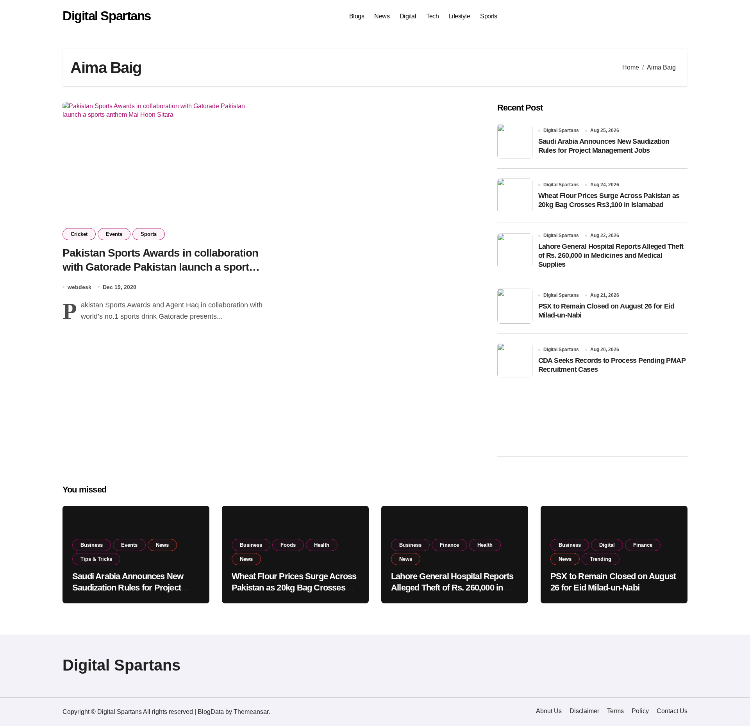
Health (321, 545)
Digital (408, 16)
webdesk (79, 287)
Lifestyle (459, 16)
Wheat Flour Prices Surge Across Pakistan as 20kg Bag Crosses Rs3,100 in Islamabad (294, 587)
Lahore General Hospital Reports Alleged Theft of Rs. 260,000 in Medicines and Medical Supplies (611, 256)
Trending (600, 559)
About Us (549, 711)
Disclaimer (584, 711)
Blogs (356, 16)
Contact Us (672, 711)
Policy (640, 711)
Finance (449, 545)
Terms (615, 711)
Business (91, 545)
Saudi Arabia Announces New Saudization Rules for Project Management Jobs (127, 587)
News (381, 16)
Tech (432, 16)
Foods (288, 545)
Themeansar (251, 711)
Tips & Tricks (96, 559)
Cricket (79, 234)
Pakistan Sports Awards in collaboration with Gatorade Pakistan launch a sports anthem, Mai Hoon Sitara (160, 267)
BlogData (211, 711)
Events (114, 234)
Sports (488, 16)
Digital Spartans (106, 16)
